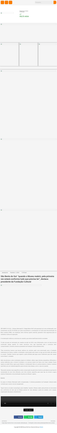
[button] (18, 417)
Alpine (41, 427)
